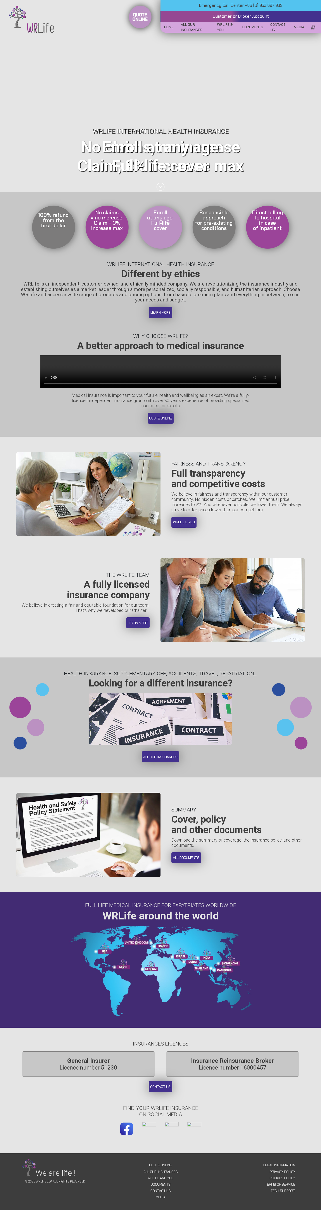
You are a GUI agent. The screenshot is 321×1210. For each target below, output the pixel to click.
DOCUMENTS (161, 1184)
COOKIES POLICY (282, 1178)
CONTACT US (160, 1190)
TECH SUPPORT (283, 1190)
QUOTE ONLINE (160, 1165)
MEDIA (161, 1197)
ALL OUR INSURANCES (160, 1171)
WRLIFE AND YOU (160, 1178)
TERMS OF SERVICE (280, 1184)
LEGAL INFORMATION (279, 1165)
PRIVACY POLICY (282, 1171)
